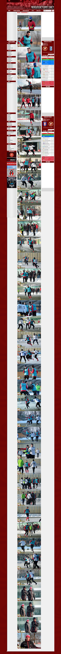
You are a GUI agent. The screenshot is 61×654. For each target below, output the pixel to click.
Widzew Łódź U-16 (10, 66)
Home (9, 10)
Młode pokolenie (10, 140)
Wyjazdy (9, 116)
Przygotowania (10, 60)
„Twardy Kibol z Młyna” (11, 131)
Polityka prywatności (11, 148)
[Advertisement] (11, 26)
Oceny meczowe (10, 77)
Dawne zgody (10, 125)
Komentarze (10, 149)
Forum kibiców (16, 10)
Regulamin (9, 82)
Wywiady (9, 76)
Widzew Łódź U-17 (10, 65)
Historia (9, 45)
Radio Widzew (26, 10)
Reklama (9, 147)
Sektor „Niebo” (10, 120)
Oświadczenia (10, 78)
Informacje (9, 44)
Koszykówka (10, 71)
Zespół (9, 146)
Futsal (9, 70)
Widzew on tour (10, 142)
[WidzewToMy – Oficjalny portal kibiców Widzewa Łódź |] (30, 5)
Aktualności (9, 75)
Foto (33, 10)
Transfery (9, 55)
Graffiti (9, 141)
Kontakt (9, 145)
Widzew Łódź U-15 (10, 67)
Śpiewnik (9, 136)
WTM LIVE (39, 10)
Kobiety (9, 72)
